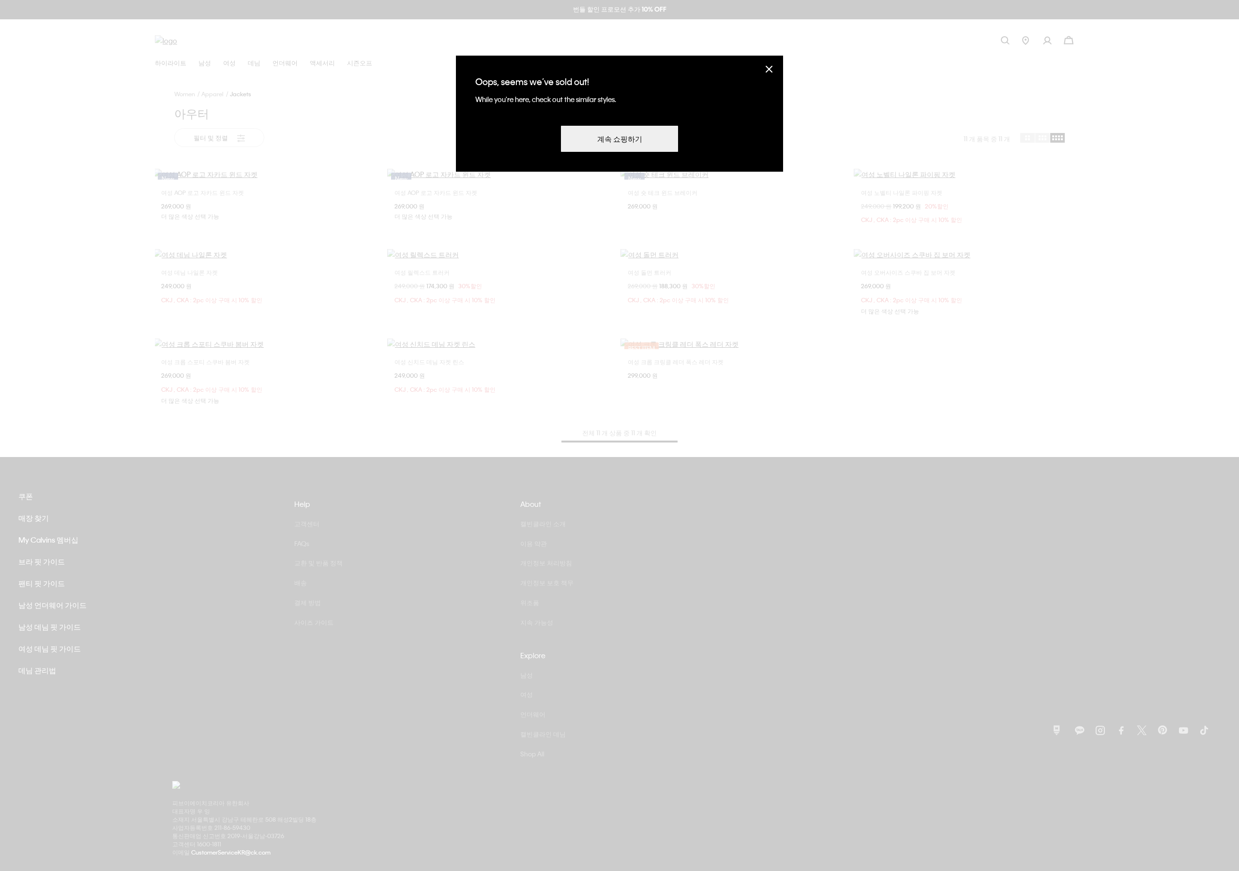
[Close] (769, 69)
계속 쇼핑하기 (619, 139)
